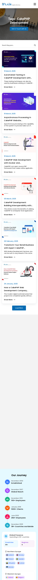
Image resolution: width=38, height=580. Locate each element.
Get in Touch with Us (19, 29)
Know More (8, 87)
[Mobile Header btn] (35, 4)
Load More (19, 308)
